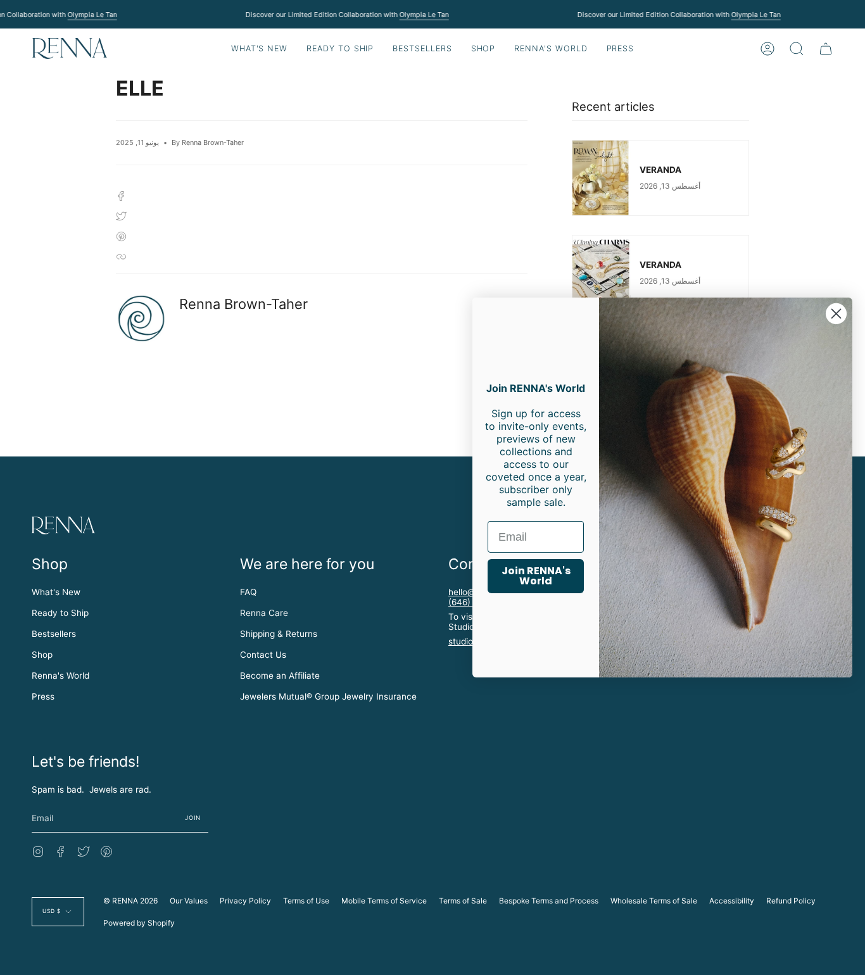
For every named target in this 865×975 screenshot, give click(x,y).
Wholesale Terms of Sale (653, 900)
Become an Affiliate (280, 675)
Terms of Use (306, 900)
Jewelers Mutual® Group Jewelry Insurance (328, 696)
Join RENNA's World (536, 575)
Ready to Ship (60, 613)
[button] (340, 48)
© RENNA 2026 (130, 900)
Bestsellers (54, 634)
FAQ (248, 592)
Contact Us (263, 655)
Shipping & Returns (278, 634)
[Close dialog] (836, 314)
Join (193, 817)
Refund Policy (791, 900)
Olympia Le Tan (92, 14)
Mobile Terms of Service (384, 900)
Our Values (189, 900)
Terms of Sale (463, 900)
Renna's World (60, 675)
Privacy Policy (245, 900)
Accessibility (731, 900)
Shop (42, 655)
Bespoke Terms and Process (548, 900)
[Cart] (825, 48)
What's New (56, 592)
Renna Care (264, 613)
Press (43, 696)
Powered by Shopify (139, 923)
